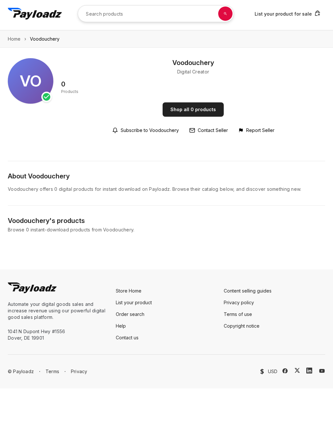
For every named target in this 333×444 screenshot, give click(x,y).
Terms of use (238, 314)
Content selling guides (248, 291)
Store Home (128, 291)
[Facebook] (285, 371)
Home (14, 39)
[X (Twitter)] (297, 370)
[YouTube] (322, 371)
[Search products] (225, 14)
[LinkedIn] (309, 370)
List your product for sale (283, 14)
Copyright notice (242, 326)
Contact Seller (213, 130)
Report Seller (260, 130)
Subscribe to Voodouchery (150, 130)
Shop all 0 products (193, 109)
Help (121, 326)
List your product (134, 302)
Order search (130, 314)
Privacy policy (239, 302)
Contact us (127, 337)
